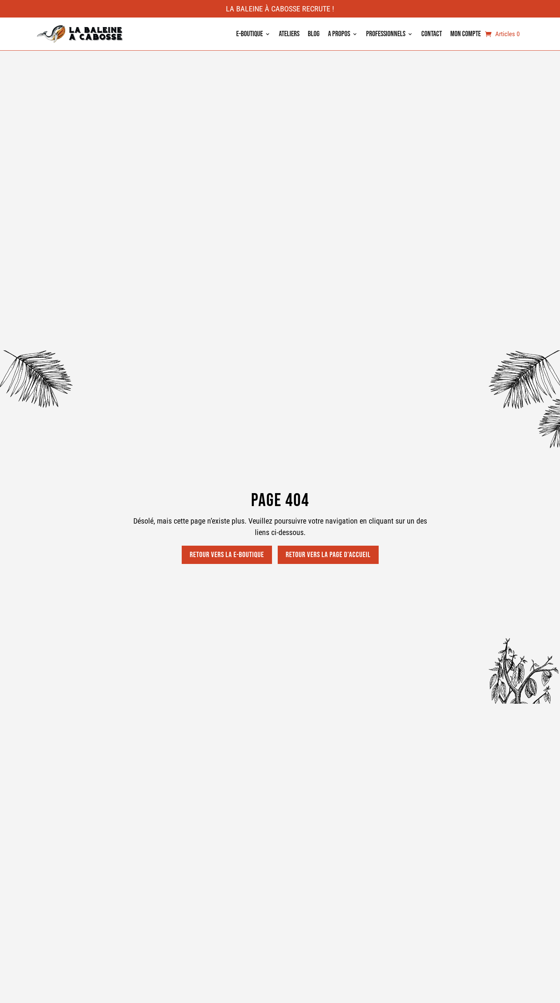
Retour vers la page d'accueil (328, 554)
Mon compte (465, 33)
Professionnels (385, 33)
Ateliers (289, 33)
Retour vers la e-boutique (227, 554)
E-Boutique (249, 33)
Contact (431, 33)
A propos (339, 33)
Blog (314, 33)
